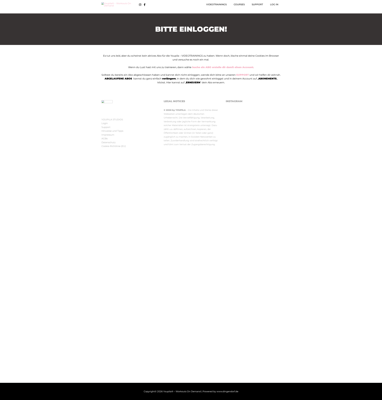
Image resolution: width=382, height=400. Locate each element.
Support (105, 127)
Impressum (107, 134)
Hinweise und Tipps (112, 130)
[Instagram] (140, 4)
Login (104, 123)
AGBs (104, 138)
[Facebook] (144, 4)
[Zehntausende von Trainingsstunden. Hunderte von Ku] (234, 228)
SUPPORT (242, 74)
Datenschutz (108, 142)
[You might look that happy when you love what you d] (272, 125)
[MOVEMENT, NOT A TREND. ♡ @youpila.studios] (234, 359)
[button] (228, 4)
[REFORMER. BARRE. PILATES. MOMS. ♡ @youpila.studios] (253, 361)
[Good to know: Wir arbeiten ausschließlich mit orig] (253, 272)
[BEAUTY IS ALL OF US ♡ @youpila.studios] (272, 357)
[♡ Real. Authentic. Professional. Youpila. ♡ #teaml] (234, 129)
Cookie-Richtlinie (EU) (113, 146)
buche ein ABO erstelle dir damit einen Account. (222, 67)
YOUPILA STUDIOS (112, 119)
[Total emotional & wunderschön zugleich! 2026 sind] (253, 152)
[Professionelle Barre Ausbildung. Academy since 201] (272, 217)
